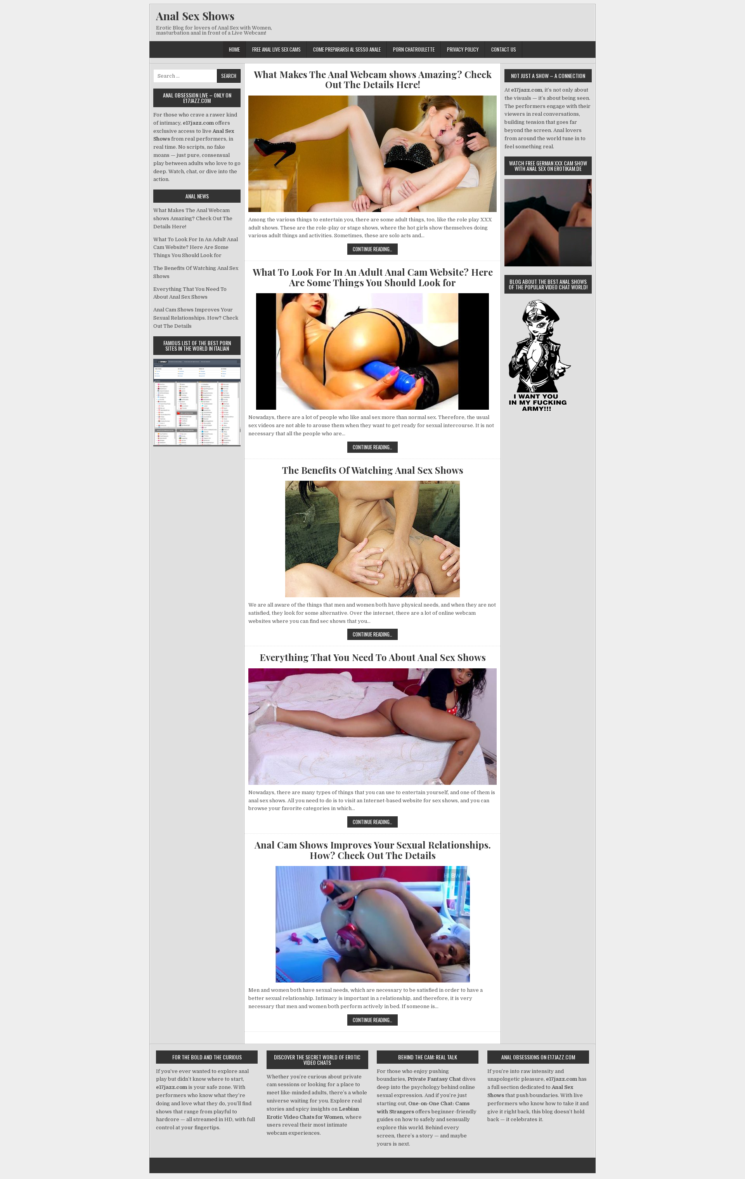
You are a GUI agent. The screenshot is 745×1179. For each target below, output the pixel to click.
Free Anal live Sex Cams (276, 49)
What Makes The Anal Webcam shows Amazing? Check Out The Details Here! (373, 79)
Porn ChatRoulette (414, 49)
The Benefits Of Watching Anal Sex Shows (372, 470)
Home (234, 49)
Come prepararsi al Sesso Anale (347, 49)
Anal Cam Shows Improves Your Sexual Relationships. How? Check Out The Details (373, 850)
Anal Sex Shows (195, 16)
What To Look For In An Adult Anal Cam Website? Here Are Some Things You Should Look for (373, 277)
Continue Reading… (375, 250)
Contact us (503, 49)
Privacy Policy (463, 49)
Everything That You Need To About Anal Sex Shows (373, 657)
